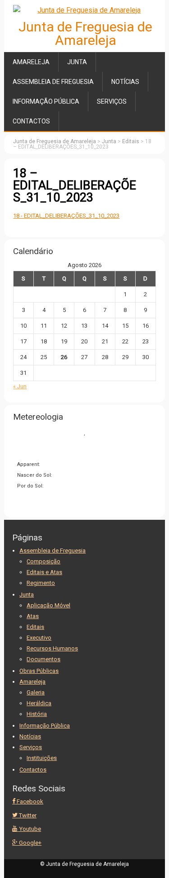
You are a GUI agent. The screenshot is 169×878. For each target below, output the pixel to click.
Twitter (27, 815)
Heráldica (39, 703)
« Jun (20, 386)
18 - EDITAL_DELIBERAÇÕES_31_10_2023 (66, 215)
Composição (43, 561)
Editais (35, 626)
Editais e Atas (44, 572)
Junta (77, 62)
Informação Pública (46, 101)
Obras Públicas (39, 670)
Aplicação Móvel (48, 605)
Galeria (36, 692)
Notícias (125, 81)
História (37, 714)
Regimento (41, 582)
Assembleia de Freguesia (53, 81)
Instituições (42, 758)
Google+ (29, 842)
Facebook (29, 801)
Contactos (31, 121)
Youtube (29, 828)
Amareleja (31, 62)
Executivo (39, 637)
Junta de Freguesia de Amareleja (85, 33)
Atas (33, 616)
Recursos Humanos (52, 648)
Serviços (112, 101)
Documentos (43, 659)
